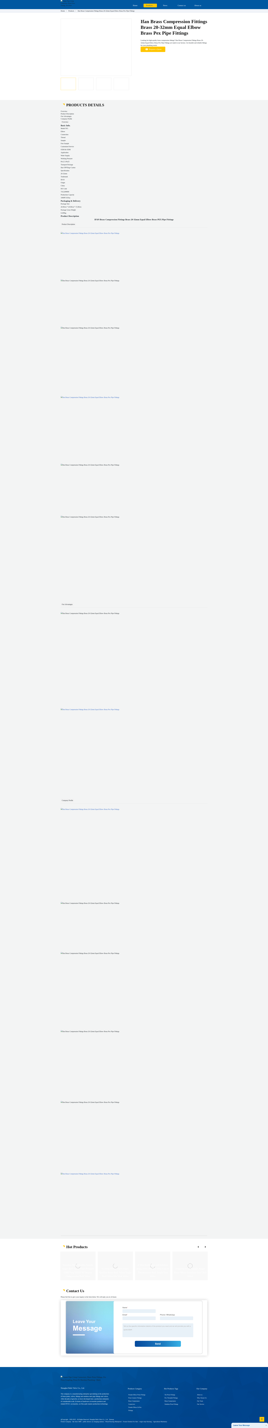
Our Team (200, 1401)
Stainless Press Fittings (171, 1404)
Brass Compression (170, 1401)
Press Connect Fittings (135, 1398)
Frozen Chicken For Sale (130, 1421)
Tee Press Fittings (170, 1395)
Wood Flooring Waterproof (113, 1421)
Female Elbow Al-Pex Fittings (134, 1409)
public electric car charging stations (93, 1421)
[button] (198, 1247)
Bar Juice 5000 (76, 1421)
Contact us (182, 5)
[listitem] (69, 83)
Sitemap (111, 1419)
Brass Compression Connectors (134, 1402)
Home (135, 5)
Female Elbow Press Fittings (136, 1395)
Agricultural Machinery (160, 1421)
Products (149, 5)
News (165, 5)
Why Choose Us (202, 1398)
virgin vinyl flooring (145, 1421)
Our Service (200, 1404)
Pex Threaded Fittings (171, 1398)
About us (197, 5)
